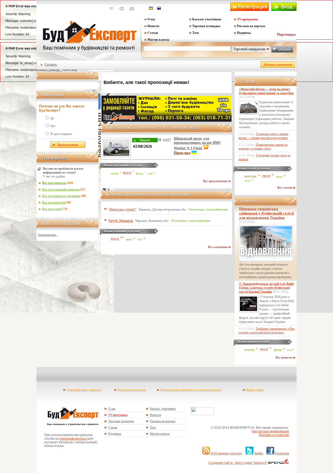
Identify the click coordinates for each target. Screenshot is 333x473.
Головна (50, 64)
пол (127, 172)
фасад (139, 173)
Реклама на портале (251, 26)
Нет (52, 126)
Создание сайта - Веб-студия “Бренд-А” (237, 463)
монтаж (115, 173)
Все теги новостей (54, 202)
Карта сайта (255, 390)
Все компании (218, 247)
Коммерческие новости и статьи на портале (191, 390)
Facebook (282, 453)
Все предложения (215, 181)
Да (52, 118)
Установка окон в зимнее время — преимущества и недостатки (263, 136)
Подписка (244, 33)
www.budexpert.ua (73, 438)
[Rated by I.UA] (202, 414)
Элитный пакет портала (84, 390)
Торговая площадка (206, 26)
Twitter (258, 453)
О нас (151, 19)
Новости (153, 26)
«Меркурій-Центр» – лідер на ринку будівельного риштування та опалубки (266, 91)
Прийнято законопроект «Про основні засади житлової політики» (267, 330)
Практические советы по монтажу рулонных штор (263, 146)
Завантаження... (48, 235)
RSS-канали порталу (226, 453)
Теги (195, 33)
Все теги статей (52, 209)
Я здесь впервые (61, 134)
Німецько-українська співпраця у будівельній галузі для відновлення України (266, 213)
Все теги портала (54, 183)
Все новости (284, 357)
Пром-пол (182, 153)
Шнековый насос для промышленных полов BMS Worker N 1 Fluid (197, 143)
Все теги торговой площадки (61, 189)
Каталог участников (206, 19)
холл (150, 173)
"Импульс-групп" (122, 209)
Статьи (153, 33)
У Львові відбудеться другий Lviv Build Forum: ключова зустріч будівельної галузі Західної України (266, 287)
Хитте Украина (120, 220)
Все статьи (285, 187)
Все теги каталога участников (61, 196)
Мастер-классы (158, 39)
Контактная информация (270, 431)
